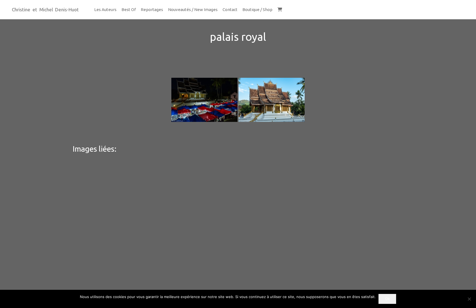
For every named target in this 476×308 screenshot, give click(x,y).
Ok (387, 298)
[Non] (469, 299)
